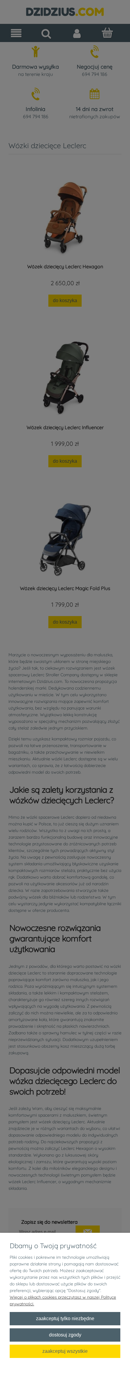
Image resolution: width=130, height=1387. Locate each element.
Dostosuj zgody (65, 1334)
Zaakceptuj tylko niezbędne (65, 1318)
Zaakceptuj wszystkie (65, 1351)
